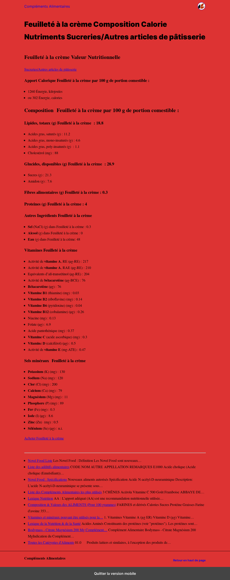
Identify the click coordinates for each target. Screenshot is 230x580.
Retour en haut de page (189, 560)
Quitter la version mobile (115, 573)
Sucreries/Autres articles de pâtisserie (50, 69)
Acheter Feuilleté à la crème (44, 438)
